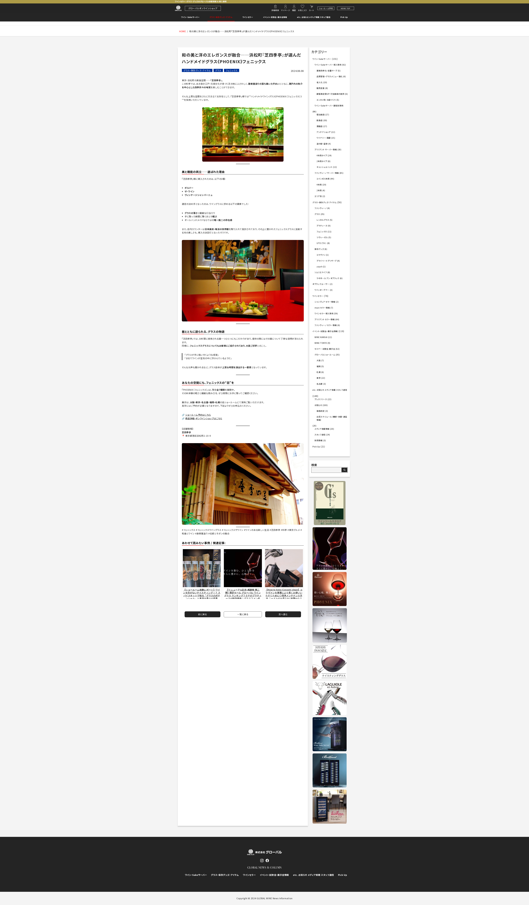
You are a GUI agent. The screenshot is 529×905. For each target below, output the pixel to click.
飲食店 (320, 120)
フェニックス (231, 70)
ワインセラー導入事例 (324, 313)
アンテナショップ (324, 132)
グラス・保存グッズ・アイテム (221, 17)
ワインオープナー (322, 290)
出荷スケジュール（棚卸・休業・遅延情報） (332, 418)
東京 (319, 378)
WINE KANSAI (321, 337)
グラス (218, 70)
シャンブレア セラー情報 (325, 301)
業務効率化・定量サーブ (327, 70)
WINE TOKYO (321, 343)
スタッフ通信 (320, 434)
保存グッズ (319, 249)
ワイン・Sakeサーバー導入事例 (328, 64)
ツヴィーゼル (322, 237)
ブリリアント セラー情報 (325, 319)
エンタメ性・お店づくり (326, 99)
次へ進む (283, 614)
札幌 (319, 372)
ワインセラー (247, 17)
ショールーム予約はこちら (198, 414)
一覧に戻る (242, 614)
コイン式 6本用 (323, 178)
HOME (182, 31)
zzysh (319, 266)
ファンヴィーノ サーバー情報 (327, 173)
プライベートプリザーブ (327, 260)
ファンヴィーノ (320, 208)
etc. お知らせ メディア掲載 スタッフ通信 (313, 17)
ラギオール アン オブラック (328, 278)
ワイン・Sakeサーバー (190, 17)
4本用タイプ (322, 155)
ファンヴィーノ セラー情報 (326, 325)
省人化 (320, 82)
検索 (314, 465)
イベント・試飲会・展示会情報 (275, 17)
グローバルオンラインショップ (202, 8)
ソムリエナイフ (321, 272)
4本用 (319, 184)
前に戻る (202, 614)
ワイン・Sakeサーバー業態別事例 (329, 105)
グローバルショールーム (325, 354)
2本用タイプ (322, 161)
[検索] (344, 470)
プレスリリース (321, 399)
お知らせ (318, 405)
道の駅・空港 (322, 143)
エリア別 (318, 196)
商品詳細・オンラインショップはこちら (203, 418)
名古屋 (320, 383)
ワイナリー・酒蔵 (324, 137)
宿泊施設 (321, 114)
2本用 (319, 190)
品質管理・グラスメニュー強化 (330, 76)
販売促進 (321, 88)
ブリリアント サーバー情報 (326, 149)
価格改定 (321, 411)
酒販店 (320, 126)
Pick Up (344, 17)
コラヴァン (321, 254)
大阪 (319, 360)
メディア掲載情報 (322, 428)
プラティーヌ (322, 225)
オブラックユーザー (320, 284)
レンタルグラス (323, 219)
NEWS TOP (345, 8)
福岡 (319, 366)
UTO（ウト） (321, 243)
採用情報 (319, 440)
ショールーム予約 (326, 8)
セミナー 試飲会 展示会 (325, 348)
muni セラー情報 (322, 307)
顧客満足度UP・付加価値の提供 (331, 94)
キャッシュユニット (324, 167)
